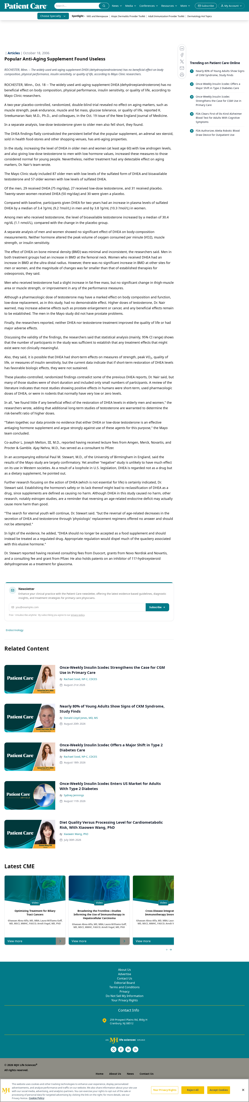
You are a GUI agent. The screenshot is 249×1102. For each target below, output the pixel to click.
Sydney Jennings (74, 795)
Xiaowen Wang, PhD (76, 834)
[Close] (243, 1090)
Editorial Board (124, 983)
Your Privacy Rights (124, 1000)
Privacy (124, 992)
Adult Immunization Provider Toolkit (166, 16)
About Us (124, 970)
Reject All (193, 1090)
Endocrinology (14, 630)
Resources (167, 5)
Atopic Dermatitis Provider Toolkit (128, 16)
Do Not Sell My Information (124, 996)
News (115, 5)
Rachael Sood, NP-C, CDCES (80, 679)
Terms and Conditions (124, 987)
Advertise (124, 974)
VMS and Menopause (97, 16)
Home (99, 1073)
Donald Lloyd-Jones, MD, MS (81, 718)
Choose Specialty (50, 16)
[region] (124, 1090)
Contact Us (124, 978)
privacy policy (78, 615)
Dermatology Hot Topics (199, 16)
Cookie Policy (36, 1098)
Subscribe (155, 607)
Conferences (147, 5)
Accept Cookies (219, 1090)
